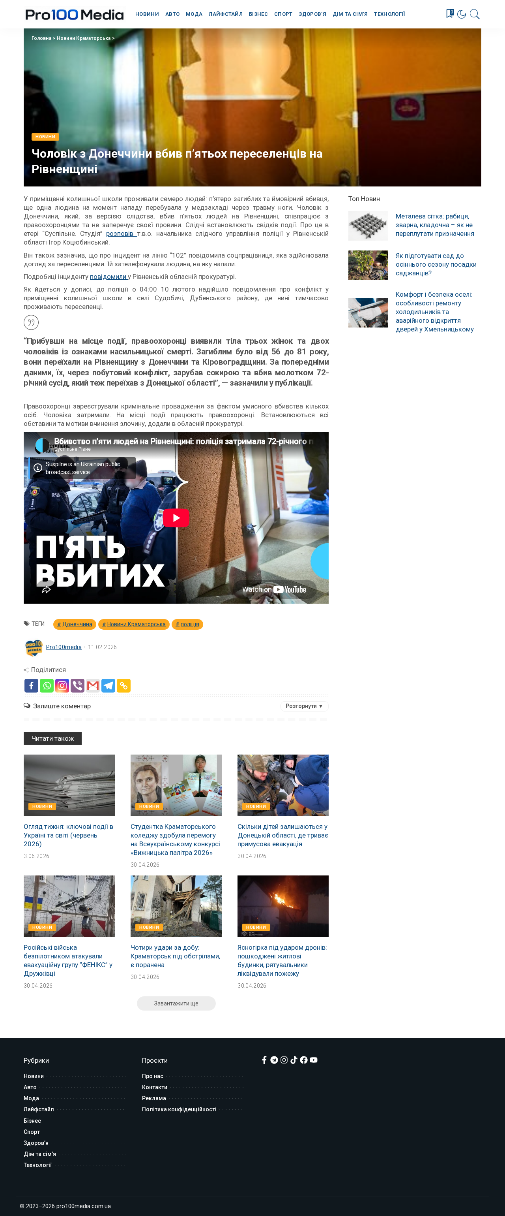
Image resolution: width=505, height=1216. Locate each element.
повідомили (109, 276)
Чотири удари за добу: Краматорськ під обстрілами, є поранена (175, 956)
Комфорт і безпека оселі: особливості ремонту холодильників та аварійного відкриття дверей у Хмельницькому (435, 311)
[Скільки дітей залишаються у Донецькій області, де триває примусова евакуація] (283, 785)
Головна (41, 38)
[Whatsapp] (47, 686)
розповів (121, 233)
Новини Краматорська (84, 38)
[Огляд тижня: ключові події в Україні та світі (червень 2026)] (69, 785)
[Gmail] (93, 686)
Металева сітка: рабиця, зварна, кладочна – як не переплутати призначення (435, 224)
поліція (190, 624)
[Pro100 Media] (75, 14)
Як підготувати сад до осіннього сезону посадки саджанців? (436, 264)
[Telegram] (108, 686)
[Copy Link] (124, 686)
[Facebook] (31, 686)
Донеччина (77, 624)
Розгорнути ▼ (305, 706)
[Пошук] (475, 14)
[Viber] (77, 686)
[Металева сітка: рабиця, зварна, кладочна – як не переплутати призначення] (368, 226)
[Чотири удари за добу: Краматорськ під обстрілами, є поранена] (176, 906)
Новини (45, 136)
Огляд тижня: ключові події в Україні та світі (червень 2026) (68, 835)
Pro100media (64, 647)
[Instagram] (62, 686)
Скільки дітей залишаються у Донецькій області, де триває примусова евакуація (283, 835)
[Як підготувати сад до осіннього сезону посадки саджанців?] (368, 265)
